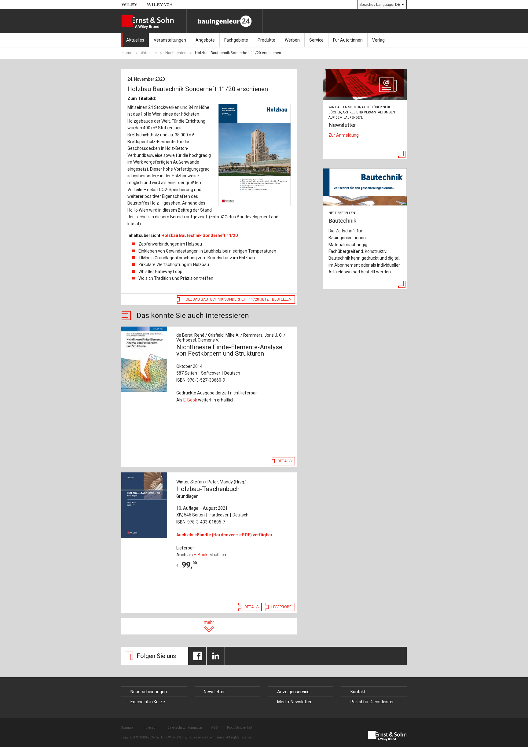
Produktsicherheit (239, 728)
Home (127, 53)
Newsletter (214, 691)
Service (316, 40)
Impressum (150, 728)
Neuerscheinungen (148, 691)
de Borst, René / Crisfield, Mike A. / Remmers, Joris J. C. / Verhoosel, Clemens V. (230, 337)
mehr (209, 622)
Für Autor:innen (348, 40)
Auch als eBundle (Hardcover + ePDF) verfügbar (224, 534)
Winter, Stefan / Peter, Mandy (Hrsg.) (211, 481)
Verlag (378, 40)
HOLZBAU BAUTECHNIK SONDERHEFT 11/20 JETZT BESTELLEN (237, 299)
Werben (292, 40)
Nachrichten (175, 53)
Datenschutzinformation (184, 728)
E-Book (190, 400)
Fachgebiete (236, 40)
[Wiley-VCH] (160, 4)
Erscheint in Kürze (147, 701)
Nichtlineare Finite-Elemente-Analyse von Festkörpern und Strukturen (229, 350)
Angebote (205, 40)
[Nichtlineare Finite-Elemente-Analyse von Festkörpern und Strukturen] (145, 359)
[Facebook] (197, 656)
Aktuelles (135, 40)
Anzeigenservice (293, 691)
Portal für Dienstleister (372, 701)
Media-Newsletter (294, 701)
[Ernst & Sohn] (153, 22)
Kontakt (357, 691)
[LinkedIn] (216, 656)
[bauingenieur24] (224, 21)
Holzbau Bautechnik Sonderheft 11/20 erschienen (238, 53)
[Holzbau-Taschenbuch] (145, 505)
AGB (214, 728)
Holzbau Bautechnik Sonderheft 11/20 (199, 235)
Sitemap (127, 728)
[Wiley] (129, 4)
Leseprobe (281, 607)
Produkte (266, 40)
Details (284, 461)
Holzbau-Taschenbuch (208, 492)
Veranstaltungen (170, 40)
